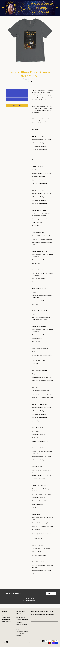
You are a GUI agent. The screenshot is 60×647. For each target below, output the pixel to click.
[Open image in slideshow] (30, 40)
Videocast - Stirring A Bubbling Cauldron (22, 621)
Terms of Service (6, 621)
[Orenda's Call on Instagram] (4, 642)
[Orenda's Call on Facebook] (2, 642)
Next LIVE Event (20, 611)
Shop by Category (21, 617)
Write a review (51, 593)
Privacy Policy (6, 617)
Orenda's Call (32, 641)
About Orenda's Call (22, 631)
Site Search (5, 615)
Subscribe (53, 619)
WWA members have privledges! (42, 611)
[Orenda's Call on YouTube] (7, 642)
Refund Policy (6, 619)
